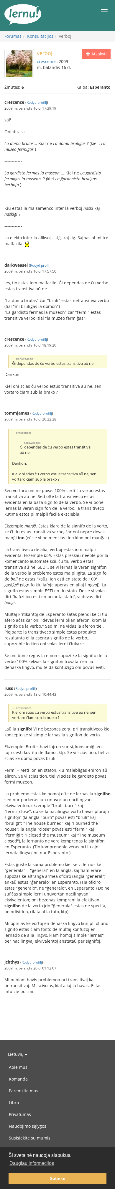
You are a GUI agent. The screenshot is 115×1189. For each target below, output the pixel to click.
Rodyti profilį (37, 102)
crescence (47, 61)
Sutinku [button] (57, 1178)
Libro (14, 1102)
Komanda (18, 1079)
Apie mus (18, 1067)
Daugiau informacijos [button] (31, 1163)
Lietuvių (16, 1054)
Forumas (13, 36)
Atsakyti (98, 54)
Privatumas (20, 1114)
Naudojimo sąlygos (27, 1126)
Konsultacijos (40, 36)
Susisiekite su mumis (29, 1138)
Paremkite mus (23, 1091)
